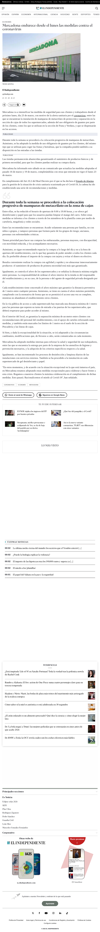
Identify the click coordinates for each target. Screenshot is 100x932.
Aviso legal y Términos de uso (36, 920)
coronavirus (80, 115)
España (15, 14)
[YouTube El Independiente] (46, 913)
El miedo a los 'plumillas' (24, 568)
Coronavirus (9, 385)
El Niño (27, 2)
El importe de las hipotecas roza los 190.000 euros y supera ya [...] (43, 561)
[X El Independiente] (33, 913)
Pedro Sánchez (8, 816)
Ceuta (55, 2)
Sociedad (65, 14)
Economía (26, 14)
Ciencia (54, 14)
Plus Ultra (6, 809)
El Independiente (11, 90)
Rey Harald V (63, 2)
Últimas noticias (18, 2)
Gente (75, 14)
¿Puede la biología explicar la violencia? (31, 554)
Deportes (86, 14)
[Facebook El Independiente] (39, 913)
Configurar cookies (50, 923)
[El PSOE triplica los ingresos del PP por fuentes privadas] (10, 413)
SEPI (4, 805)
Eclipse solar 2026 (10, 801)
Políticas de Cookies (84, 920)
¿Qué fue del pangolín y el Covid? (77, 411)
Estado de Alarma (85, 181)
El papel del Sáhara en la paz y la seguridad (33, 574)
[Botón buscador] (96, 8)
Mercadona (33, 385)
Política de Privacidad (16, 920)
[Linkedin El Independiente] (60, 913)
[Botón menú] (3, 8)
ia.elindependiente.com (26, 883)
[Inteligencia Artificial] (26, 878)
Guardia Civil (7, 820)
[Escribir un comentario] (24, 105)
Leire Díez (6, 824)
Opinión (5, 14)
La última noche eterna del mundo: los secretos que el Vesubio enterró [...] (47, 548)
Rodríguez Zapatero (10, 813)
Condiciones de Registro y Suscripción (62, 920)
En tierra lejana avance (76, 2)
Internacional (41, 14)
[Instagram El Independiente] (53, 913)
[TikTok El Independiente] (67, 914)
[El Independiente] (50, 8)
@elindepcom (7, 94)
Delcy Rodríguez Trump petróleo (41, 2)
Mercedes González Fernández (15, 827)
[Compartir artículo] (4, 105)
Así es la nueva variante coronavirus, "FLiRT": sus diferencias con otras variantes (78, 425)
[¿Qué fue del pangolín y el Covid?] (56, 413)
